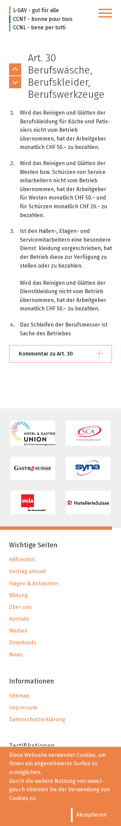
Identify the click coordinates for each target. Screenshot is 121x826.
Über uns (20, 607)
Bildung (18, 595)
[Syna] (88, 468)
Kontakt (19, 619)
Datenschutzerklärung (37, 719)
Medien (18, 631)
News (16, 654)
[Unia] (32, 502)
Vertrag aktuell (27, 571)
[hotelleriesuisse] (88, 502)
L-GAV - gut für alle (36, 10)
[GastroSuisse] (32, 468)
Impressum (23, 707)
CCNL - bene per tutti (39, 27)
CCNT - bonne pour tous (43, 19)
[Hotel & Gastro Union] (32, 433)
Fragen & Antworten (33, 583)
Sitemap (19, 696)
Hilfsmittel (22, 559)
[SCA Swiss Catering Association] (88, 433)
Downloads (22, 642)
